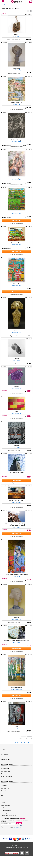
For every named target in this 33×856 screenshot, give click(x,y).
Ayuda (2, 800)
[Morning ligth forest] (16, 670)
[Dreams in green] (16, 163)
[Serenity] (16, 600)
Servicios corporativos (6, 776)
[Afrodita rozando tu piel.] (16, 493)
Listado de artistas (5, 805)
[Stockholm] (16, 270)
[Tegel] (16, 403)
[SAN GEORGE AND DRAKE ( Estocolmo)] (16, 632)
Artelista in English (5, 759)
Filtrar (2, 13)
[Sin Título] (16, 348)
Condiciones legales (6, 810)
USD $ (16, 845)
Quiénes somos (5, 754)
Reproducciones (5, 773)
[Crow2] (16, 713)
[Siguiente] (31, 11)
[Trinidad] (16, 24)
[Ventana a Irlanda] (16, 234)
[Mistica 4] (16, 313)
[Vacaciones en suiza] (16, 199)
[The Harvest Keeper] (16, 125)
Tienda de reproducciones (7, 807)
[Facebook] (27, 853)
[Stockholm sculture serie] (16, 462)
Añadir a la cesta (16, 220)
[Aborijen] (16, 433)
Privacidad (16, 827)
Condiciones (20, 827)
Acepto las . (12, 825)
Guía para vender (5, 788)
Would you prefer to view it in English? (23, 742)
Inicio (2, 4)
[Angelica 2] (16, 54)
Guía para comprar (5, 771)
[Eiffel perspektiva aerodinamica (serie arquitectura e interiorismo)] (16, 516)
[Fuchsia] (16, 376)
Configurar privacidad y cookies (8, 815)
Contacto (3, 802)
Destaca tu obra (5, 790)
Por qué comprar (5, 768)
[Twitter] (22, 853)
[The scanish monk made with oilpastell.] (16, 556)
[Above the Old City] (16, 89)
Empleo (3, 756)
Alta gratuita (4, 785)
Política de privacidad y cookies (8, 813)
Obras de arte (7, 4)
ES (12, 845)
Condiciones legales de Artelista (14, 825)
